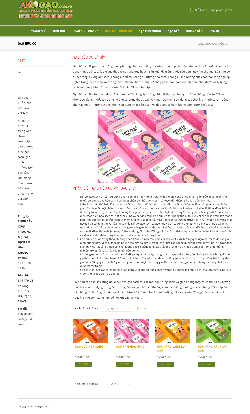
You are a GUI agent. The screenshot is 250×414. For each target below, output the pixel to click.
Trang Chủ (38, 31)
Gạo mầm (39, 118)
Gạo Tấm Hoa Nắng (130, 346)
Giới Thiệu (60, 31)
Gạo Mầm (48, 110)
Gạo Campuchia (40, 209)
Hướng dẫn (194, 31)
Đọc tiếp (84, 364)
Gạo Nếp (173, 31)
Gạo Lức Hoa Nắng (89, 346)
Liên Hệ (214, 31)
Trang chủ (202, 43)
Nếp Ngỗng (48, 284)
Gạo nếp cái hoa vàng (48, 252)
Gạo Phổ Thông (150, 31)
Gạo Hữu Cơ (82, 357)
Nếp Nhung (48, 343)
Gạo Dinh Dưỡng (86, 31)
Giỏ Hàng (213, 10)
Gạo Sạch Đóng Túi (118, 31)
